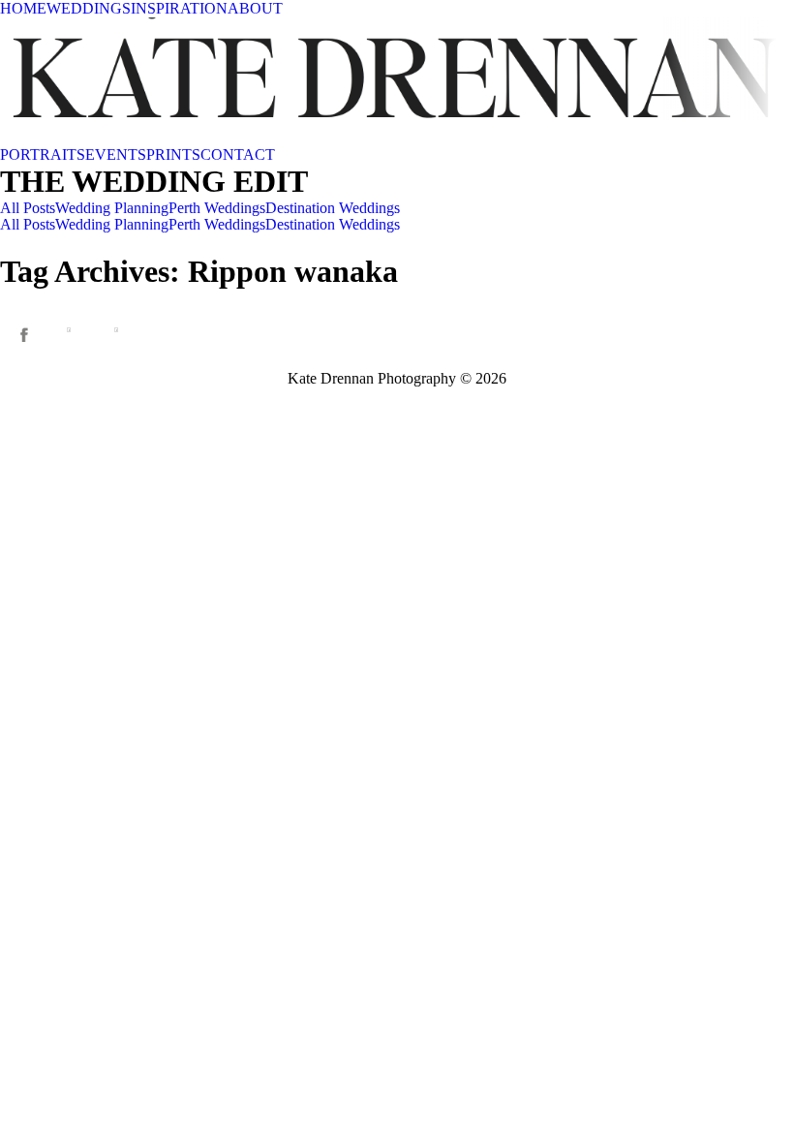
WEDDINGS (88, 8)
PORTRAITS (42, 154)
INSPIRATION (179, 8)
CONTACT (237, 154)
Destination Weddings (332, 208)
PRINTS (173, 154)
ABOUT (255, 8)
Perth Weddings (216, 208)
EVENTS (115, 154)
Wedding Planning (111, 208)
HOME (23, 8)
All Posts (27, 208)
